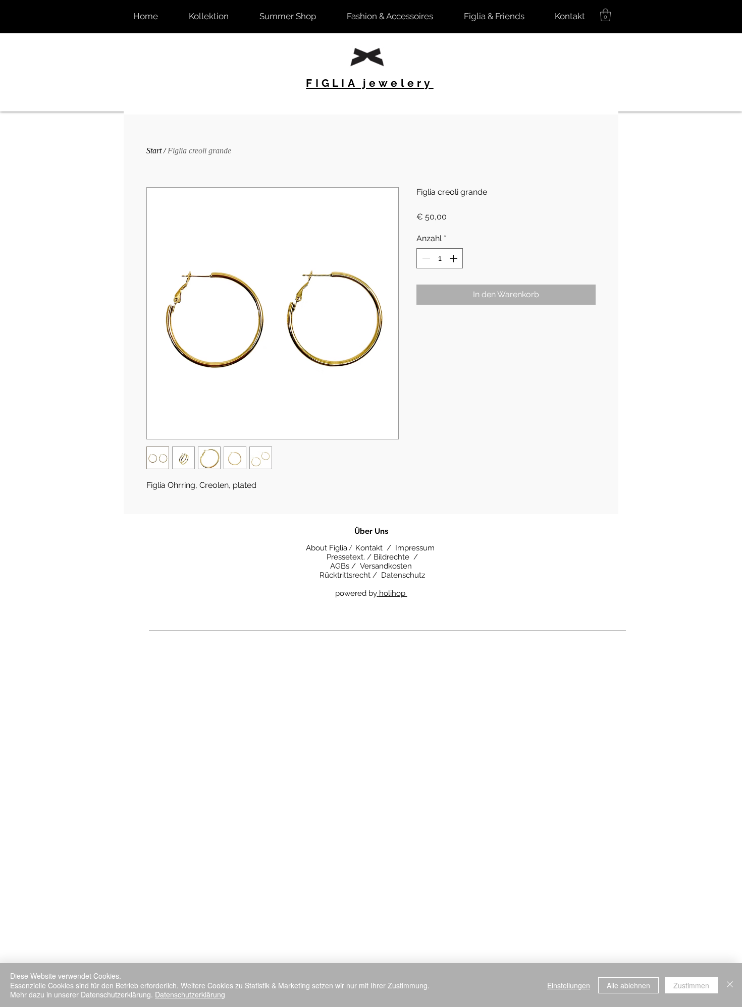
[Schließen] (730, 985)
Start (154, 150)
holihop (393, 593)
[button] (605, 15)
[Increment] (454, 258)
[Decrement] (425, 258)
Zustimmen (691, 985)
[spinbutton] (439, 258)
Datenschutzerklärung (190, 994)
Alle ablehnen (628, 985)
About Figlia (325, 547)
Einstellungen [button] (568, 985)
